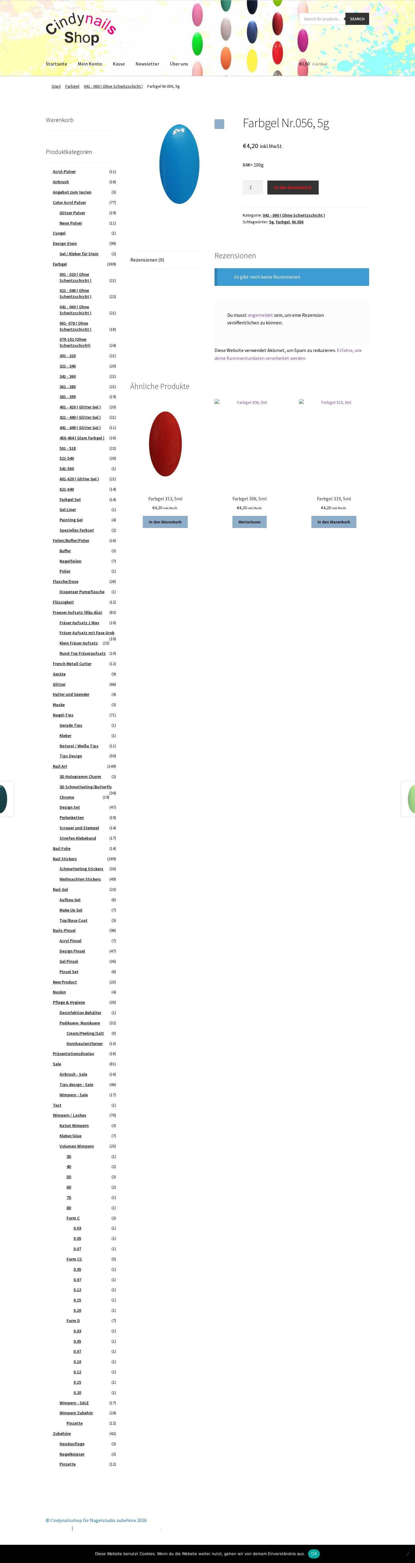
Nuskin (59, 992)
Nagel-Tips (63, 715)
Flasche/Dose (65, 581)
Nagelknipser (72, 1454)
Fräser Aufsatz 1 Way (79, 622)
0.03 (77, 1228)
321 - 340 (68, 366)
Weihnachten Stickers (80, 879)
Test (57, 1105)
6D (69, 1187)
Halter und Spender (71, 694)
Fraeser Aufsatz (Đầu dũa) (77, 612)
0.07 (77, 1248)
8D (69, 1207)
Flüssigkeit (63, 602)
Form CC (74, 1259)
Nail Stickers (65, 858)
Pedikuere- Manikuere (80, 1023)
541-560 (67, 468)
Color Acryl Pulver (69, 202)
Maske (59, 704)
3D (69, 1156)
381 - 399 (68, 396)
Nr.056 (298, 222)
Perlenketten (72, 817)
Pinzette (75, 1423)
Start (56, 86)
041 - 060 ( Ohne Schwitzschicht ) (113, 86)
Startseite (56, 64)
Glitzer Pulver (72, 212)
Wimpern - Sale (74, 1095)
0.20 (77, 1310)
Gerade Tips (71, 725)
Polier (65, 571)
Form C (73, 1218)
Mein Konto (90, 64)
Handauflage (72, 1443)
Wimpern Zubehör (76, 1413)
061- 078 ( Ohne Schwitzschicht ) (75, 326)
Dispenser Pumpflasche (82, 591)
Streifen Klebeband (78, 838)
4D (69, 1166)
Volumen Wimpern (77, 1146)
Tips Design (71, 756)
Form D (73, 1320)
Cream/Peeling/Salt (85, 1033)
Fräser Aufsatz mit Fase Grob (87, 632)
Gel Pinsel (69, 961)
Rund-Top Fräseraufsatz (83, 653)
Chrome (67, 797)
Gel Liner (68, 509)
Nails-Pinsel (64, 930)
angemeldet (260, 315)
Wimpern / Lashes (69, 1115)
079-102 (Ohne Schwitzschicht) (75, 342)
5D (69, 1176)
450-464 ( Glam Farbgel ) (82, 438)
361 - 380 (68, 386)
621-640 (67, 489)
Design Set (70, 807)
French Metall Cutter (72, 663)
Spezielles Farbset (77, 530)
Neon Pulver (71, 223)
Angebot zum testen (72, 192)
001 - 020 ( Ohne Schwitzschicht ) (75, 277)
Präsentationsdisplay (73, 1053)
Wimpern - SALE (74, 1403)
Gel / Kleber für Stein (79, 253)
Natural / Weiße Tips (79, 746)
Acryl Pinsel (70, 940)
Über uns (179, 64)
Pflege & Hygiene (69, 1002)
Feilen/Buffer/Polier (71, 540)
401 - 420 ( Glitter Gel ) (80, 407)
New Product (65, 982)
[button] (219, 124)
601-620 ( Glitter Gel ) (79, 479)
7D (69, 1197)
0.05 (77, 1238)
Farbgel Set (70, 499)
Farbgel (72, 86)
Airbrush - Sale (73, 1074)
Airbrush (61, 181)
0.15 (77, 1300)
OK (314, 1553)
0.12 (77, 1289)
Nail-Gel (60, 889)
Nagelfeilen (70, 561)
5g (271, 222)
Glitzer (59, 684)
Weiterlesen (249, 522)
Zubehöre (62, 1433)
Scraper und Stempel (79, 828)
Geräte (59, 674)
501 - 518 (68, 448)
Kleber (65, 735)
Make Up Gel (71, 910)
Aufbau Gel (70, 899)
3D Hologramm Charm (80, 776)
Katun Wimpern (74, 1125)
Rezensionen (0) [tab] (147, 260)
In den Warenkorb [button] (165, 522)
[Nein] (407, 1554)
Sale (57, 1064)
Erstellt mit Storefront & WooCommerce (117, 1528)
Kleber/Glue (70, 1135)
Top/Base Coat (73, 920)
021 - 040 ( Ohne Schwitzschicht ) (75, 293)
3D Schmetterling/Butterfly (86, 787)
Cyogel (59, 233)
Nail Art (60, 766)
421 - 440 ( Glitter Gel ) (80, 417)
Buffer (65, 550)
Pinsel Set (69, 971)
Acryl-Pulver (64, 171)
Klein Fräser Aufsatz (79, 643)
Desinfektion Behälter (80, 1012)
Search (357, 19)
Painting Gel (71, 520)
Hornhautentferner (85, 1043)
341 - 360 (68, 376)
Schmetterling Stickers (81, 868)
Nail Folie (61, 848)
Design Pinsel (72, 951)
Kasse (119, 64)
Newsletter (147, 64)
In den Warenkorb (293, 187)
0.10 (77, 1361)
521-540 (67, 458)
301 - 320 (68, 355)
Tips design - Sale (76, 1084)
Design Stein (65, 243)
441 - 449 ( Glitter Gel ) (80, 427)
